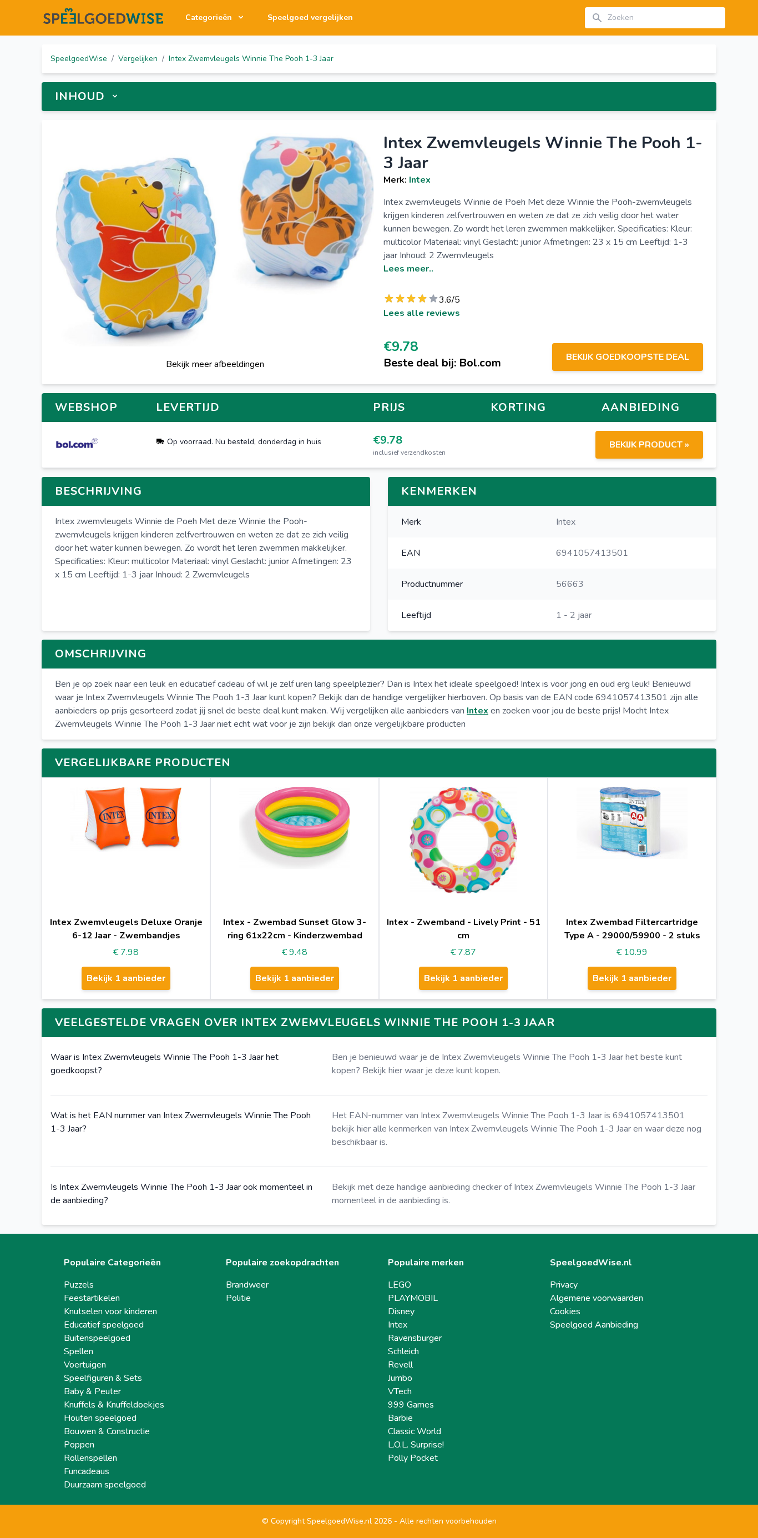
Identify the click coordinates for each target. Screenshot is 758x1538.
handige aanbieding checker (449, 1187)
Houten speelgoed (100, 1418)
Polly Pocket (413, 1458)
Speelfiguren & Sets (103, 1378)
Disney (401, 1311)
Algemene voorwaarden (596, 1298)
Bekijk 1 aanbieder (126, 978)
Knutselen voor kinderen (110, 1311)
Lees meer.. (408, 269)
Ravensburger (415, 1338)
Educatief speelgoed (104, 1325)
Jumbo (400, 1378)
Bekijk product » (649, 445)
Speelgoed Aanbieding (594, 1325)
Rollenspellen (90, 1458)
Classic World (414, 1431)
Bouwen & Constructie (107, 1431)
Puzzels (79, 1285)
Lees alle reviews (421, 313)
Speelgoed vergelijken (310, 17)
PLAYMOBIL (413, 1298)
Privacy (564, 1285)
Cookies (565, 1311)
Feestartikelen (92, 1298)
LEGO (399, 1285)
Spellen (78, 1351)
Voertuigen (85, 1365)
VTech (400, 1391)
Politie (238, 1298)
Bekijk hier (382, 1070)
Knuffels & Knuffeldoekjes (114, 1405)
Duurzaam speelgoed (105, 1485)
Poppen (79, 1445)
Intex (420, 180)
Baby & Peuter (92, 1391)
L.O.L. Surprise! (416, 1445)
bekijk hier (351, 1129)
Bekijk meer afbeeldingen (215, 364)
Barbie (400, 1418)
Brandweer (247, 1285)
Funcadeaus (86, 1471)
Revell (400, 1365)
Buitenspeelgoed (97, 1338)
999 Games (411, 1405)
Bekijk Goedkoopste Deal (627, 357)
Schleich (403, 1351)
